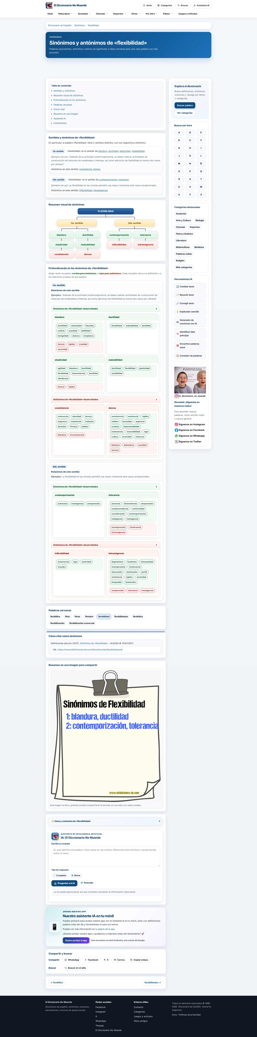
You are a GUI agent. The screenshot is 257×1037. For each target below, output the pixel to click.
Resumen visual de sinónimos (68, 95)
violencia (139, 437)
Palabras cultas (184, 253)
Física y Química (184, 233)
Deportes (195, 227)
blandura (102, 151)
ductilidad (113, 151)
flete (67, 616)
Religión (180, 260)
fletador (89, 616)
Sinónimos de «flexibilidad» (94, 643)
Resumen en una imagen (66, 113)
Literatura (181, 240)
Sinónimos (79, 25)
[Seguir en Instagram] (190, 424)
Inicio (50, 13)
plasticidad (144, 368)
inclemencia (117, 431)
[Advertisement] (128, 67)
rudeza (115, 437)
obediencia (63, 378)
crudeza (115, 426)
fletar (77, 616)
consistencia (85, 169)
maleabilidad (138, 151)
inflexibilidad (85, 190)
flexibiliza (138, 616)
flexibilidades (121, 616)
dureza (96, 169)
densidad (76, 416)
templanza (88, 336)
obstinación (131, 572)
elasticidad (125, 151)
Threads (100, 1025)
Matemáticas (183, 247)
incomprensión (119, 527)
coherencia (63, 416)
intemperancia (118, 567)
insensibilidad (133, 431)
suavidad (73, 331)
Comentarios (60, 123)
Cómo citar (59, 109)
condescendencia (120, 509)
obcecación (117, 572)
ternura (115, 450)
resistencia (76, 421)
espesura (62, 421)
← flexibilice (57, 982)
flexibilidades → (153, 982)
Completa (61, 875)
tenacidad (127, 421)
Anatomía (181, 213)
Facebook (101, 1007)
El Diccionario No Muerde (109, 1030)
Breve (77, 875)
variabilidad (117, 373)
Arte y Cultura (183, 220)
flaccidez (90, 325)
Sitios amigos (141, 1021)
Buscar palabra (185, 105)
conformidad (138, 509)
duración (62, 426)
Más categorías (184, 267)
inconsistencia (77, 435)
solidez (84, 426)
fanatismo (132, 562)
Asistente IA (60, 118)
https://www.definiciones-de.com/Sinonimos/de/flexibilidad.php (90, 649)
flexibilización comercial (81, 623)
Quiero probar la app (76, 940)
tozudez (62, 567)
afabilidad (85, 331)
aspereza (140, 421)
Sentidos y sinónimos (64, 90)
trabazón (89, 421)
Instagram (101, 1011)
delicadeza (129, 445)
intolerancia (135, 527)
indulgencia (117, 519)
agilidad (61, 368)
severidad (62, 349)
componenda (93, 503)
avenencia (62, 503)
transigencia (77, 503)
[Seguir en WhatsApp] (190, 436)
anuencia (116, 503)
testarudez (130, 582)
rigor (146, 431)
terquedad (116, 582)
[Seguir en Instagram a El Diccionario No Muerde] (190, 382)
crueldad (83, 344)
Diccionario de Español (59, 25)
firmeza (73, 426)
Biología (200, 220)
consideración (118, 514)
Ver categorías (184, 112)
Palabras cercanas (63, 104)
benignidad (63, 336)
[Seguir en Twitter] (190, 442)
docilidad (146, 325)
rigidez (71, 344)
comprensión (147, 503)
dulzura (76, 336)
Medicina (199, 247)
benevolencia (78, 373)
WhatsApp (101, 1021)
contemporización (108, 179)
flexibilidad (93, 25)
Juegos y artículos (187, 13)
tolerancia (124, 179)
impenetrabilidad (131, 426)
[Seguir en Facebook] (190, 430)
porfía (144, 572)
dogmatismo (117, 562)
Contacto (138, 1007)
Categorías (139, 1011)
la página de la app (105, 929)
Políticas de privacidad (190, 1014)
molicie (61, 331)
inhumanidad (147, 562)
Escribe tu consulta (60, 844)
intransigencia (100, 190)
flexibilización (57, 623)
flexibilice (55, 616)
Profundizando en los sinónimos (70, 100)
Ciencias (180, 227)
